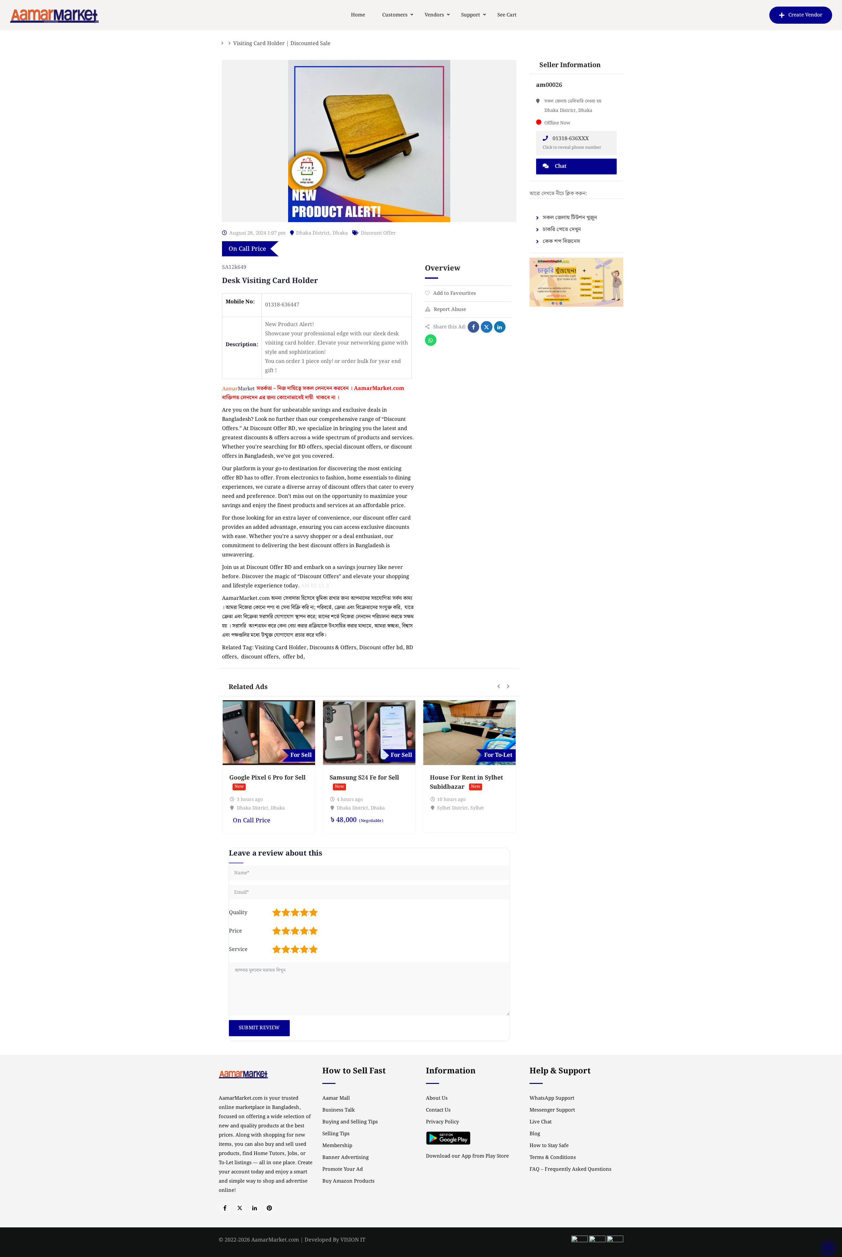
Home (358, 15)
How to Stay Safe (549, 1146)
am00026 (549, 85)
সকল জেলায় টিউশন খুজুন (570, 218)
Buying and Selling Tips (350, 1122)
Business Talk (338, 1110)
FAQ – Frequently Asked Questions (570, 1169)
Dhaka (340, 233)
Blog (535, 1134)
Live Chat (541, 1122)
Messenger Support (552, 1110)
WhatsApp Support (552, 1098)
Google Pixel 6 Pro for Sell (267, 777)
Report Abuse (450, 310)
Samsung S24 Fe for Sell (364, 777)
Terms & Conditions (553, 1158)
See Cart (507, 15)
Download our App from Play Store (467, 1156)
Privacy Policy (442, 1122)
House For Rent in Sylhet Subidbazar (466, 782)
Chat (560, 166)
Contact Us (438, 1110)
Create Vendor (805, 15)
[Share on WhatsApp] (430, 340)
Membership (337, 1146)
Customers (395, 15)
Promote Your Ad (342, 1169)
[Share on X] (486, 327)
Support (470, 15)
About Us (437, 1098)
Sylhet (477, 808)
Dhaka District (313, 233)
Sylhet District (452, 808)
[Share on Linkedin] (500, 327)
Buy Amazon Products (348, 1181)
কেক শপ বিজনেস (561, 241)
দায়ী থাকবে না (320, 398)
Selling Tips (336, 1134)
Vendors (434, 15)
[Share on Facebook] (473, 327)
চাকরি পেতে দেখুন (562, 229)
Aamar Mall (336, 1098)
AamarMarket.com (379, 388)
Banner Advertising (345, 1158)
